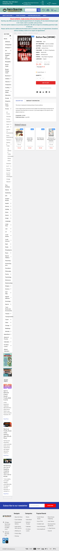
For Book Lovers (6, 345)
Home (6, 212)
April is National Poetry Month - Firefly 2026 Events (7, 395)
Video (6, 322)
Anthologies (10, 156)
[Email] (40, 92)
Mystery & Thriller (8, 144)
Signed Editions (7, 297)
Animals (7, 331)
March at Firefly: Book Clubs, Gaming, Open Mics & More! (7, 433)
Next (55, 139)
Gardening (8, 192)
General (8, 121)
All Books (7, 41)
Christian (8, 116)
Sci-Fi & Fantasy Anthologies (9, 174)
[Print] (43, 92)
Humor (7, 215)
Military (9, 158)
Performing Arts (8, 264)
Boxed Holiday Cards (7, 71)
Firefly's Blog (18, 533)
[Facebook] (37, 92)
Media (6, 247)
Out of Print (40, 521)
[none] (24, 48)
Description (19, 100)
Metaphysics (8, 250)
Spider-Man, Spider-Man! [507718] (30, 139)
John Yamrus (51, 521)
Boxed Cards (6, 65)
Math (6, 244)
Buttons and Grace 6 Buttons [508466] (51, 139)
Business (7, 75)
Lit (6, 231)
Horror (7, 124)
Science (7, 289)
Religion (7, 286)
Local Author (7, 235)
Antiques (7, 47)
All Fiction (8, 113)
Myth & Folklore (7, 256)
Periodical (8, 268)
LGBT (7, 127)
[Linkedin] (46, 92)
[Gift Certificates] (48, 10)
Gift (6, 195)
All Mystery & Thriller (9, 151)
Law (6, 228)
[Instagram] (7, 539)
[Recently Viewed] (44, 10)
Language (7, 221)
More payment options (45, 87)
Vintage (8, 179)
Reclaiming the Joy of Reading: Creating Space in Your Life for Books (7, 471)
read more (6, 419)
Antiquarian (8, 44)
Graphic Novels (7, 199)
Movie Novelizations (9, 136)
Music (6, 253)
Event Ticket (7, 104)
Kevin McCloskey (41, 526)
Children (7, 78)
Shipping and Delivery (34, 15)
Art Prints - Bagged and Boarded (8, 56)
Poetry (7, 274)
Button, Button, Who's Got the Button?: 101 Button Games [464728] (19, 140)
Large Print (6, 224)
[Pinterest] (49, 92)
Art (6, 50)
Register (54, 3)
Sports (7, 304)
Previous (15, 139)
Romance (8, 163)
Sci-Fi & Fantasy (8, 169)
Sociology (7, 301)
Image (6, 218)
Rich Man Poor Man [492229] (40, 138)
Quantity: (39, 75)
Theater (7, 313)
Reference (8, 280)
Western (8, 181)
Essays (7, 98)
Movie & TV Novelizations (9, 131)
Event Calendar (20, 15)
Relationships (9, 283)
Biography (8, 61)
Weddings (7, 328)
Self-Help (6, 292)
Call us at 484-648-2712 (7, 533)
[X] (7, 542)
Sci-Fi (7, 166)
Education (8, 95)
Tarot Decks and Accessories (8, 308)
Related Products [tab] (20, 124)
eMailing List (18, 530)
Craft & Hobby (7, 91)
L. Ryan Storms (51, 528)
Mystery (8, 139)
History (7, 206)
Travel (6, 319)
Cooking (7, 87)
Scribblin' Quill (40, 524)
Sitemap (17, 536)
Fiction (7, 108)
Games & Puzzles (6, 338)
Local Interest (7, 240)
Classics (7, 81)
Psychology (8, 277)
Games (7, 189)
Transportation (9, 316)
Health (7, 203)
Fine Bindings (7, 185)
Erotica (8, 119)
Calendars (6, 341)
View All (50, 530)
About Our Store (7, 15)
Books (5, 38)
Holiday (7, 209)
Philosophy (8, 271)
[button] (7, 360)
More (44, 15)
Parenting (7, 260)
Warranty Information (32, 100)
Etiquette (7, 101)
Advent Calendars (6, 350)
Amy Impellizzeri (41, 529)
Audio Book (7, 334)
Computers (8, 84)
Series (9, 160)
